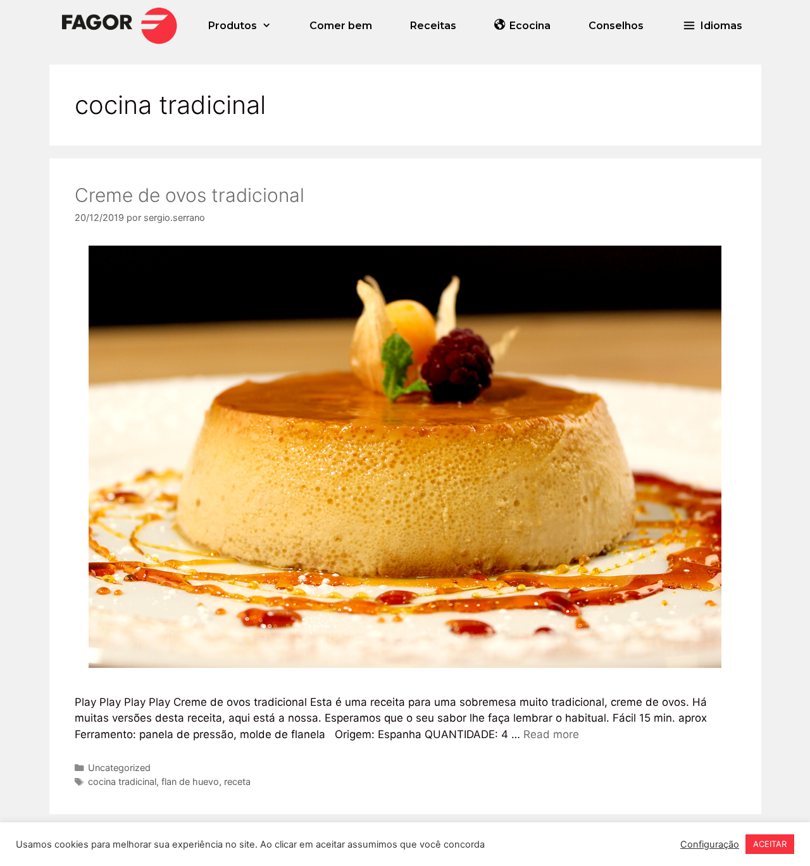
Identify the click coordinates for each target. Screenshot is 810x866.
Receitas (433, 26)
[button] (712, 25)
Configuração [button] (709, 844)
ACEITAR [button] (770, 844)
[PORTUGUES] (119, 25)
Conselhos (616, 26)
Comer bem (340, 26)
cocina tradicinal (122, 781)
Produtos (232, 26)
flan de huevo (190, 781)
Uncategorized (119, 767)
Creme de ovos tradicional (189, 195)
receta (237, 781)
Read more (551, 734)
